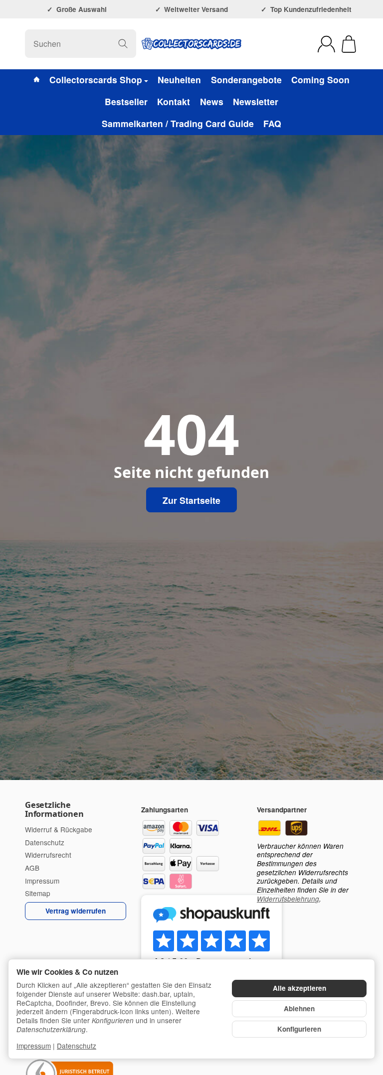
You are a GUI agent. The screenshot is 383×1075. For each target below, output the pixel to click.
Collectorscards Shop (95, 79)
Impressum (33, 1046)
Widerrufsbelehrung (288, 899)
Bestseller (126, 101)
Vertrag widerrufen (75, 911)
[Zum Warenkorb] (349, 44)
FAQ (272, 123)
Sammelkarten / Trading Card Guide (178, 123)
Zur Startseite (191, 500)
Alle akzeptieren (299, 988)
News (211, 101)
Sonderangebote (246, 79)
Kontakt (173, 101)
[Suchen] (123, 43)
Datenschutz (76, 1046)
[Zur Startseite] (191, 44)
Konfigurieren (299, 1029)
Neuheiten (179, 79)
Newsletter (255, 101)
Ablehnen (299, 1008)
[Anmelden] (326, 44)
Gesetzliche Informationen (54, 809)
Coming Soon (320, 79)
